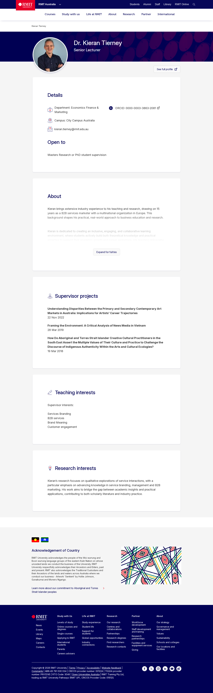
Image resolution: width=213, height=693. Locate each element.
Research (129, 14)
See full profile (165, 69)
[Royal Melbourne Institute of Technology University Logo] (25, 5)
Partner (146, 14)
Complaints (37, 671)
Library (39, 634)
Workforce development (139, 623)
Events (39, 629)
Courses (50, 14)
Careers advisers (66, 653)
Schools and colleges (168, 642)
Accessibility (93, 668)
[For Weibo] (178, 668)
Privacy (81, 668)
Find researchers (115, 642)
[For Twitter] (151, 668)
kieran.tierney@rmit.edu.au (71, 129)
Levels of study (65, 622)
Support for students (88, 632)
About (112, 14)
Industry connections (88, 643)
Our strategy (163, 622)
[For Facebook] (144, 668)
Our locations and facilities (166, 647)
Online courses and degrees (67, 627)
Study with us (71, 14)
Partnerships (113, 633)
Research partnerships (138, 637)
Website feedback (111, 668)
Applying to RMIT (66, 638)
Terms (72, 668)
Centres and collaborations (114, 627)
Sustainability (163, 638)
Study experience (91, 622)
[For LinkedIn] (165, 668)
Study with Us (64, 616)
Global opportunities (92, 638)
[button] (194, 4)
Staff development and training (141, 630)
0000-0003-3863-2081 (141, 108)
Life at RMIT (94, 14)
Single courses (65, 633)
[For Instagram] (158, 668)
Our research (113, 622)
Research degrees (116, 638)
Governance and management (165, 627)
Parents (61, 649)
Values (160, 633)
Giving (135, 649)
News (39, 625)
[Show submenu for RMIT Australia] (59, 4)
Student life (88, 626)
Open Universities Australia (86, 674)
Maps (39, 638)
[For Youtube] (171, 668)
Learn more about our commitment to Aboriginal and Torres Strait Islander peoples (65, 590)
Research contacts (116, 646)
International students (63, 643)
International (166, 14)
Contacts (40, 647)
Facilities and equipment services (142, 644)
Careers (40, 642)
